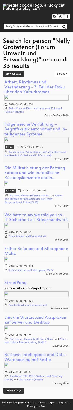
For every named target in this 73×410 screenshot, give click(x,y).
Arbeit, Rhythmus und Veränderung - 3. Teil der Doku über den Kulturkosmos (34, 87)
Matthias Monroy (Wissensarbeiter (29, 195)
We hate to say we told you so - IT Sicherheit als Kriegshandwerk (36, 218)
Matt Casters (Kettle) (30, 379)
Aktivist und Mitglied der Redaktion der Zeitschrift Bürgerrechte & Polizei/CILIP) (34, 199)
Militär (10, 190)
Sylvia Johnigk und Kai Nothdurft (27, 236)
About (42, 402)
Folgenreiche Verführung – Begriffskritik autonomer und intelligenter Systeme (35, 129)
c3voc (42, 406)
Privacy (31, 406)
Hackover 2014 (60, 308)
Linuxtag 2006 (61, 346)
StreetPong (15, 283)
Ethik (9, 147)
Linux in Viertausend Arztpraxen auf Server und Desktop (35, 320)
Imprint (63, 402)
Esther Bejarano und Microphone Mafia (36, 252)
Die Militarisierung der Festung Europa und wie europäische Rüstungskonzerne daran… (34, 173)
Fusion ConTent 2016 (57, 274)
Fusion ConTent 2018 (57, 115)
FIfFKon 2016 (61, 240)
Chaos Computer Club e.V (19, 402)
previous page (13, 73)
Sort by (61, 73)
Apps (52, 402)
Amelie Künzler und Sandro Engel (28, 305)
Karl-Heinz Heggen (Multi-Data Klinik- (32, 339)
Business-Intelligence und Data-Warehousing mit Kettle (35, 358)
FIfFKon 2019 (61, 159)
